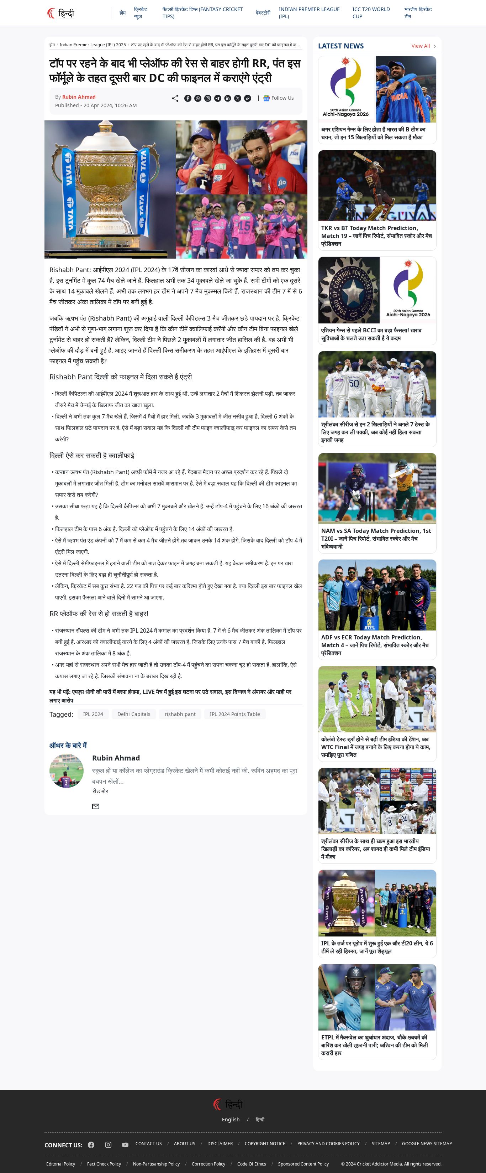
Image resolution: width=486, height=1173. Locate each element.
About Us (184, 1144)
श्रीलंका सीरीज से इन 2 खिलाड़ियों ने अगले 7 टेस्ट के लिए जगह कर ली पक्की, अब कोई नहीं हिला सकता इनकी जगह (375, 432)
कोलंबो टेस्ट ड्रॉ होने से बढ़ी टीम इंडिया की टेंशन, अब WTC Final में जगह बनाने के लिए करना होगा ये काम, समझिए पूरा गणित (375, 747)
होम (123, 12)
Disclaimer (220, 1144)
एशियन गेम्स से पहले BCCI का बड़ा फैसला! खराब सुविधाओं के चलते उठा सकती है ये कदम (371, 334)
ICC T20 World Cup (371, 13)
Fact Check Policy (104, 1164)
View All (422, 45)
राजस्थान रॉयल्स (72, 630)
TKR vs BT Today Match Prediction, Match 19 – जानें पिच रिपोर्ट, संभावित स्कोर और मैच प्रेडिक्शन (376, 236)
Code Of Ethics (251, 1164)
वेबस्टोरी (263, 12)
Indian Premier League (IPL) (309, 13)
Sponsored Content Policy (303, 1164)
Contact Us (149, 1144)
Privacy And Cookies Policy (328, 1144)
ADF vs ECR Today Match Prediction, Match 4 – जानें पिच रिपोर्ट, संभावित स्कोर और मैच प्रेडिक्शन (375, 645)
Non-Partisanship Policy (156, 1164)
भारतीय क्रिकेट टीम (418, 13)
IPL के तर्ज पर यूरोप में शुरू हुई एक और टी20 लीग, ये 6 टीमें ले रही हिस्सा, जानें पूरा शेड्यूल (377, 947)
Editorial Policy (60, 1164)
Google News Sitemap (427, 1144)
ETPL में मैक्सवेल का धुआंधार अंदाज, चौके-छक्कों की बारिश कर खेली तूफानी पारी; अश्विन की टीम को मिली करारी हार (374, 1045)
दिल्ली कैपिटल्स (71, 394)
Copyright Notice (265, 1144)
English (231, 1119)
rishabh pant (180, 714)
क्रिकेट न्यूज (140, 13)
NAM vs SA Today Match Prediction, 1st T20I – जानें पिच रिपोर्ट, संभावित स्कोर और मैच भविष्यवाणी (376, 538)
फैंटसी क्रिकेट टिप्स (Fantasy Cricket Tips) (203, 13)
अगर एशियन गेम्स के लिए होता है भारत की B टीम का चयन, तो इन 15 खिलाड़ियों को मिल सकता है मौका (373, 133)
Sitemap (381, 1144)
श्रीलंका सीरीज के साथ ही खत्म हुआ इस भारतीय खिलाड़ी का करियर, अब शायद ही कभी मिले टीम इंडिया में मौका (375, 849)
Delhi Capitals (133, 714)
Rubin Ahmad (79, 96)
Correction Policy (208, 1164)
